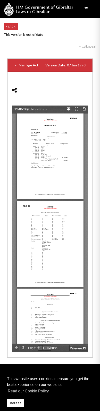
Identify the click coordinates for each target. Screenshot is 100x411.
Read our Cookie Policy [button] (28, 391)
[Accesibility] (86, 7)
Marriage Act (51, 65)
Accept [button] (15, 403)
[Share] (14, 89)
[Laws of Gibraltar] (38, 9)
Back (11, 26)
